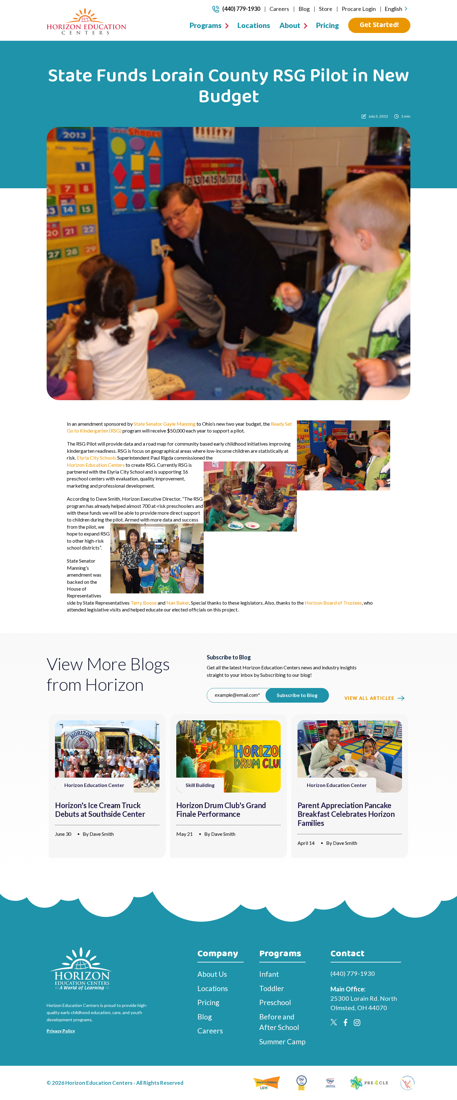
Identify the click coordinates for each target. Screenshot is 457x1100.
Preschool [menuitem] (275, 1002)
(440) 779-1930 (241, 8)
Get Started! (379, 25)
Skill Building (200, 785)
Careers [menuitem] (279, 8)
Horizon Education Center (94, 785)
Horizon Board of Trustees (333, 603)
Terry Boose (144, 603)
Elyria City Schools (96, 458)
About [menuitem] (289, 25)
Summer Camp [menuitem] (282, 1041)
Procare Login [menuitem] (359, 8)
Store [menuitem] (325, 8)
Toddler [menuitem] (271, 988)
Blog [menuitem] (304, 8)
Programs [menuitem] (206, 25)
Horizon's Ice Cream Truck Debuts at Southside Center (100, 810)
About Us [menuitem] (212, 974)
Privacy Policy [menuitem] (61, 1030)
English (393, 8)
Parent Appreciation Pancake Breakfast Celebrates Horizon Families (346, 814)
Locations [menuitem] (254, 25)
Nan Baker (177, 603)
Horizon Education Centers (96, 465)
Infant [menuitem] (269, 974)
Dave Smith (102, 834)
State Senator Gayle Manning (165, 424)
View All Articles (369, 698)
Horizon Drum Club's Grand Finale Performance (221, 810)
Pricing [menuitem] (327, 25)
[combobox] (395, 9)
